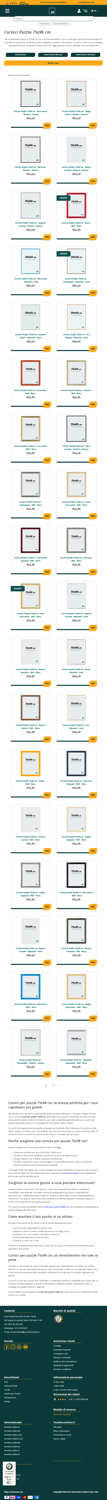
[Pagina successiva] (61, 1085)
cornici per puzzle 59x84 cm (56, 1207)
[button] (7, 11)
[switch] (9, 1482)
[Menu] (14, 1463)
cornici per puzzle (70, 1173)
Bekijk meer (53, 63)
